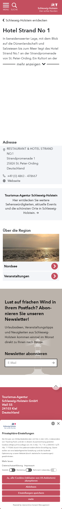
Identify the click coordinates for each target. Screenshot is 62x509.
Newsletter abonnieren (26, 353)
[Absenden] (53, 363)
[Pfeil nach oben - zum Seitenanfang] (56, 386)
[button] (31, 64)
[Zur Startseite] (47, 7)
